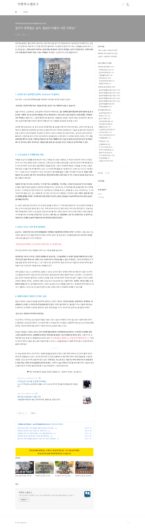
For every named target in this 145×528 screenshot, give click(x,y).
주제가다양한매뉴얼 (106, 150)
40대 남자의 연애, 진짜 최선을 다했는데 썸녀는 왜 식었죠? (35, 428)
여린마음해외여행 (106, 121)
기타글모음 (103, 141)
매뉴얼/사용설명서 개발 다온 (29, 397)
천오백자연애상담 (106, 72)
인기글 (107, 173)
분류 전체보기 (105, 63)
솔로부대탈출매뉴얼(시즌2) (109, 101)
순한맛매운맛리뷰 (105, 113)
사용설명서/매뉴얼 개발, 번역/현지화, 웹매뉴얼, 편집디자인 (38, 400)
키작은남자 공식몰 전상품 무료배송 (31, 381)
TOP (128, 523)
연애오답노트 (105, 78)
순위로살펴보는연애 (107, 81)
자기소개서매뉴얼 (105, 147)
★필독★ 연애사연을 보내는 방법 (107, 53)
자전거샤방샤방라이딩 (107, 135)
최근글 (100, 173)
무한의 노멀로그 (28, 4)
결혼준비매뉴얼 (105, 83)
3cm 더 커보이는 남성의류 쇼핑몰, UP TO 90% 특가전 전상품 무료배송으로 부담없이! (47, 385)
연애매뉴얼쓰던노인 (106, 70)
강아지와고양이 (105, 132)
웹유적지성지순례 (105, 152)
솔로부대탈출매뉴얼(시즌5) (109, 93)
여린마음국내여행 (105, 124)
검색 (123, 4)
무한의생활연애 (105, 106)
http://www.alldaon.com (25, 393)
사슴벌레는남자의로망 (107, 129)
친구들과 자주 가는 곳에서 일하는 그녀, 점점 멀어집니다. (35, 433)
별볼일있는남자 (105, 127)
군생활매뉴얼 (104, 144)
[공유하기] (23, 413)
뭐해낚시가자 (104, 116)
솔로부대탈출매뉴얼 (107, 104)
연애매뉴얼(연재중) (106, 67)
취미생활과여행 (104, 110)
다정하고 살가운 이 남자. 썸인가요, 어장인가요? (32, 431)
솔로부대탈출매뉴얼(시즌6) (41, 424)
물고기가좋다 (104, 118)
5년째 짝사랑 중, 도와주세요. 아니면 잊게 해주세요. (33, 436)
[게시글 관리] (26, 413)
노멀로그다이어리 (106, 161)
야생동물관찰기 (105, 138)
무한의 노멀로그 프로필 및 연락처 (108, 50)
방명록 (25, 12)
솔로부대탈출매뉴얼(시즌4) (109, 95)
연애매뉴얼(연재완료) (24, 424)
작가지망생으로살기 (107, 155)
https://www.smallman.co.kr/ (27, 378)
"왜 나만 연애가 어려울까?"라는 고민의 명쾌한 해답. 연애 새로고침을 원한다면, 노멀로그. (46, 495)
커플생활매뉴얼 (106, 75)
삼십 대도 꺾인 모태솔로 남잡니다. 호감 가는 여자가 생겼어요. (36, 438)
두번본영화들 (104, 158)
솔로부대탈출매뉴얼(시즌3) (109, 98)
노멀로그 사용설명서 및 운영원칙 (107, 56)
